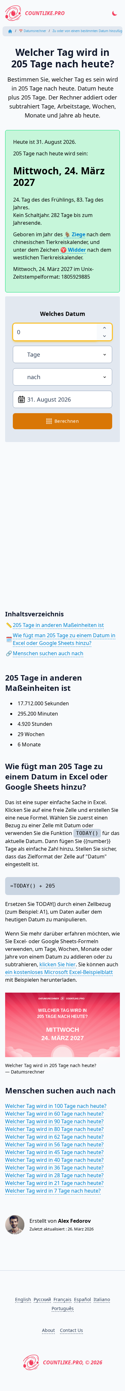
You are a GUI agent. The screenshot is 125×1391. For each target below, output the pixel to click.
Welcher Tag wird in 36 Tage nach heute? (54, 1167)
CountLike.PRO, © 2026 (72, 1362)
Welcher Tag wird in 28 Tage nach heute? (54, 1175)
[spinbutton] (55, 332)
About (48, 1330)
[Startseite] (10, 31)
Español (82, 1299)
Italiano (102, 1299)
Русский (42, 1299)
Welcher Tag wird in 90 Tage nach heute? (54, 1121)
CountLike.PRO (45, 13)
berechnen (66, 421)
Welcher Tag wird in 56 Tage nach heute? (54, 1144)
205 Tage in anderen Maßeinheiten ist (58, 625)
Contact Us (71, 1330)
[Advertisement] (62, 521)
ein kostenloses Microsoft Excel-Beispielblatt (59, 972)
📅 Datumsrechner (32, 31)
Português (63, 1308)
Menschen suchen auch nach (48, 653)
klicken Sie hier (57, 964)
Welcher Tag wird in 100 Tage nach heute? (55, 1105)
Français (62, 1299)
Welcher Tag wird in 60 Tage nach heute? (54, 1113)
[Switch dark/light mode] (114, 13)
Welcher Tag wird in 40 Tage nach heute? (54, 1159)
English (23, 1299)
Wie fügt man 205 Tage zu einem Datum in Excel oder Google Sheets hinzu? (64, 639)
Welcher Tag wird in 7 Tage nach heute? (53, 1190)
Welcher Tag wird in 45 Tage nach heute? (54, 1152)
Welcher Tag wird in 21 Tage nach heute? (54, 1183)
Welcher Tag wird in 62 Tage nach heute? (54, 1136)
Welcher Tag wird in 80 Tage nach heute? (54, 1129)
